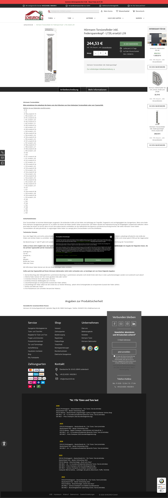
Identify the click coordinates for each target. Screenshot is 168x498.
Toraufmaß (58, 344)
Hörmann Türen (86, 338)
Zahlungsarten (60, 331)
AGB (50, 494)
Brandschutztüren (61, 351)
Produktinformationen (35, 341)
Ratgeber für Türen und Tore (37, 335)
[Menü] (165, 479)
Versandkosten (157, 62)
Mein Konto (108, 11)
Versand (57, 328)
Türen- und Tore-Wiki (35, 331)
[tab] (69, 89)
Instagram (127, 323)
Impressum (57, 494)
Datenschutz (74, 494)
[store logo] (34, 15)
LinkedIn (134, 323)
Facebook (114, 323)
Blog (29, 354)
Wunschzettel (124, 11)
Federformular (118, 246)
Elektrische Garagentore (63, 354)
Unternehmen (90, 323)
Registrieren (59, 338)
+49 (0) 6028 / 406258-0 (48, 5)
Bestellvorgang (60, 335)
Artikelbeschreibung (69, 90)
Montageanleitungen (62, 348)
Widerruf (66, 494)
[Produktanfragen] (2, 164)
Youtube (121, 323)
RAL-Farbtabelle (33, 358)
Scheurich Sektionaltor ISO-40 (157, 49)
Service (32, 323)
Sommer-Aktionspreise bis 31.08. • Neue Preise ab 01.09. (84, 2)
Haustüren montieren (35, 351)
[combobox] (73, 11)
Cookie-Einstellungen (87, 494)
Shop (58, 323)
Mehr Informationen (97, 90)
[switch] (162, 490)
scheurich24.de (28, 25)
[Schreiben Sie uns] (2, 158)
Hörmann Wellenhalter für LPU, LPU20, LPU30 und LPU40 (157, 90)
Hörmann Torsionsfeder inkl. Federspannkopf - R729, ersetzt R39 (157, 129)
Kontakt (59, 364)
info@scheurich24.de (67, 379)
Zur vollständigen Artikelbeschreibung (100, 69)
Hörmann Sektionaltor (88, 341)
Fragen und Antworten (35, 338)
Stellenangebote (86, 331)
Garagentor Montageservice (37, 328)
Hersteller (84, 335)
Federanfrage (59, 341)
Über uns (84, 328)
